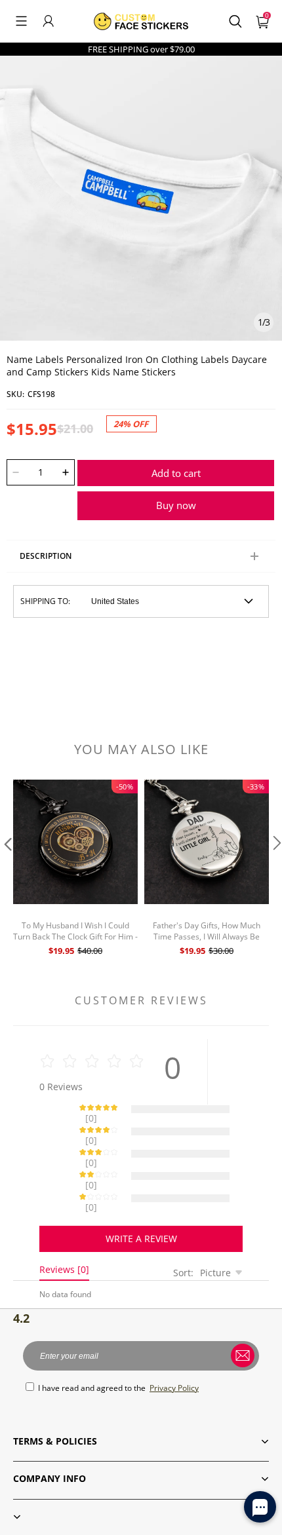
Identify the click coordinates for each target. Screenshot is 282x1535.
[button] (21, 21)
